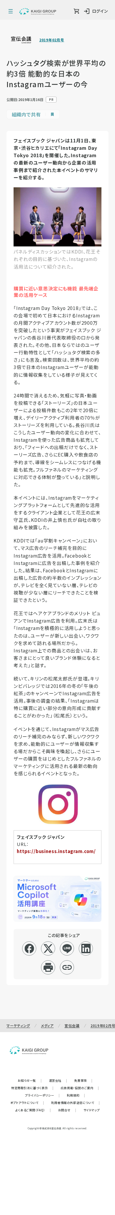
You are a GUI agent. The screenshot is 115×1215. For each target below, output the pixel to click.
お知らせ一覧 (30, 1080)
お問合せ (67, 1110)
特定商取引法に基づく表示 (32, 1088)
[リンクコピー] (67, 967)
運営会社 (58, 1080)
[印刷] (48, 967)
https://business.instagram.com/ (56, 851)
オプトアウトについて (27, 1102)
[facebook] (29, 948)
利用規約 (76, 1095)
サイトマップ (91, 1110)
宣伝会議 (72, 1025)
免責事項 (83, 1080)
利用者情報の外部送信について (75, 1102)
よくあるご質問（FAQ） (33, 1110)
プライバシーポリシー (42, 1095)
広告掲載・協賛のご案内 (80, 1088)
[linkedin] (86, 948)
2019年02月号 (51, 40)
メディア (47, 1025)
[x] (48, 948)
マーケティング (18, 1025)
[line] (67, 948)
